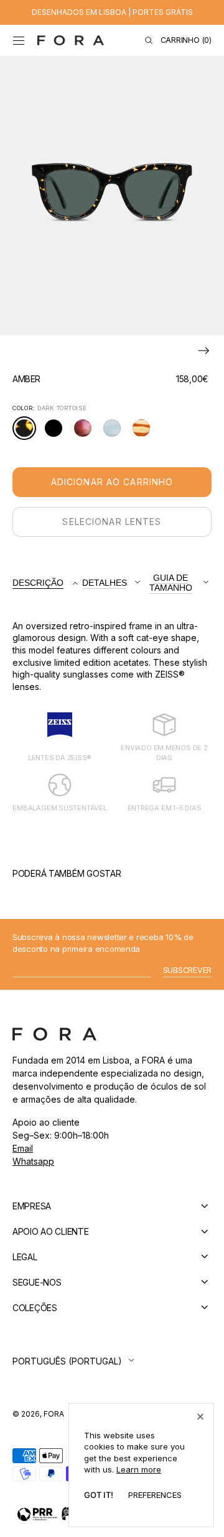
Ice (114, 432)
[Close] (200, 1417)
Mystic (86, 432)
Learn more (138, 1469)
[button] (18, 40)
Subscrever (187, 970)
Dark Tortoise (27, 434)
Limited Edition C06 (144, 434)
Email (22, 1148)
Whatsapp (33, 1161)
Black (57, 432)
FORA (54, 1413)
